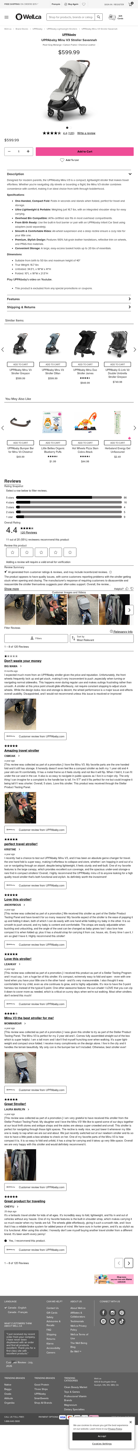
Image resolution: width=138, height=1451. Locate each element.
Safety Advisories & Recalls (54, 1321)
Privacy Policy (115, 1429)
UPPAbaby (69, 35)
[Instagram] (112, 1312)
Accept (102, 1436)
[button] (9, 151)
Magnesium (70, 1405)
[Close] (131, 1422)
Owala (7, 1394)
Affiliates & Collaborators (77, 1315)
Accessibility (53, 1348)
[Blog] (103, 1321)
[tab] (69, 174)
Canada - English (17, 1308)
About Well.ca (77, 1308)
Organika (9, 1403)
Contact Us (53, 1308)
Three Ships (41, 1389)
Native (7, 1385)
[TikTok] (121, 1321)
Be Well (75, 1351)
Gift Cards (52, 1313)
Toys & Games (72, 1392)
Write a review (86, 133)
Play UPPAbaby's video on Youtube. (29, 279)
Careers (51, 1352)
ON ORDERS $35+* (21, 4)
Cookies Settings (102, 1443)
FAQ (49, 1330)
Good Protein (41, 1385)
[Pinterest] (121, 1312)
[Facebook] (103, 1312)
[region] (102, 1433)
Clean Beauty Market (75, 1387)
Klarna (50, 1344)
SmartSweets (41, 1398)
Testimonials (77, 1321)
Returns (51, 1339)
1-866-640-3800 (12, 1421)
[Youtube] (112, 1321)
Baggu (8, 1389)
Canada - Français (18, 1312)
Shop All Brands (43, 1403)
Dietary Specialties (74, 1409)
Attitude (8, 1398)
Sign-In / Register (114, 4)
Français (56, 4)
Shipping (51, 1334)
